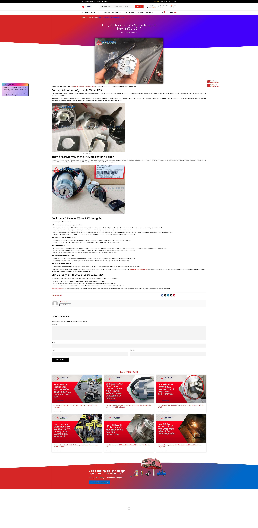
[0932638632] (132, 509)
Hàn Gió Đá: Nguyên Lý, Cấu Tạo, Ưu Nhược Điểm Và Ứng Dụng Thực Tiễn (179, 446)
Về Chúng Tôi (164, 1)
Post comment (60, 359)
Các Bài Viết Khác (65, 304)
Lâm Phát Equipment (57, 288)
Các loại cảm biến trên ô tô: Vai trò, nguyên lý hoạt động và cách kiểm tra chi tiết (76, 446)
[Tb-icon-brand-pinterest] (159, 499)
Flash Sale (156, 1)
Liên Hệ (170, 1)
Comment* (54, 324)
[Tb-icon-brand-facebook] (156, 499)
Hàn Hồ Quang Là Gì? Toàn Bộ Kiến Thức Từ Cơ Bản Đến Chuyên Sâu (128, 446)
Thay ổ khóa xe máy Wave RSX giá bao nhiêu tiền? (15, 90)
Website (132, 350)
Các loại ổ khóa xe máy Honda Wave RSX (16, 87)
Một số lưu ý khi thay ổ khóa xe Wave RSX (16, 95)
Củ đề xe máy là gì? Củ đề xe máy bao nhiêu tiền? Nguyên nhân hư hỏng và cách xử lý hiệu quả (128, 406)
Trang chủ (84, 17)
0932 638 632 (90, 505)
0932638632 (139, 508)
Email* (53, 350)
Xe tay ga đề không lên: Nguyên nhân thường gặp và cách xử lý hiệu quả (75, 406)
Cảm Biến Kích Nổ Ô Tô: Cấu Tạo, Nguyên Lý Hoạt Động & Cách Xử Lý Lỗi (180, 406)
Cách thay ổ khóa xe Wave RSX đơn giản (16, 93)
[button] (162, 295)
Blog (175, 1)
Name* (53, 342)
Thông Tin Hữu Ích (93, 17)
